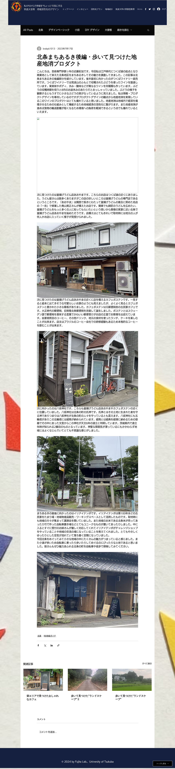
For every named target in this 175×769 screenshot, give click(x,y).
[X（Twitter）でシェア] (45, 645)
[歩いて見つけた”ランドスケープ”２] (87, 680)
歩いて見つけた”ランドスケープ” (130, 697)
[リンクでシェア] (58, 645)
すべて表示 (147, 664)
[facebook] (145, 9)
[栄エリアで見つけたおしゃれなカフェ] (43, 680)
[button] (148, 30)
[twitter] (149, 9)
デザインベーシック (59, 30)
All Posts (28, 30)
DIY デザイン (92, 30)
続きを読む (123, 30)
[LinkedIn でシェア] (51, 645)
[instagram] (153, 9)
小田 (77, 30)
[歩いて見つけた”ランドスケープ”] (132, 680)
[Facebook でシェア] (38, 645)
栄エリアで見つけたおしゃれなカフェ (43, 697)
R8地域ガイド (50, 636)
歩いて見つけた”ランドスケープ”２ (86, 697)
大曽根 (108, 30)
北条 (40, 30)
